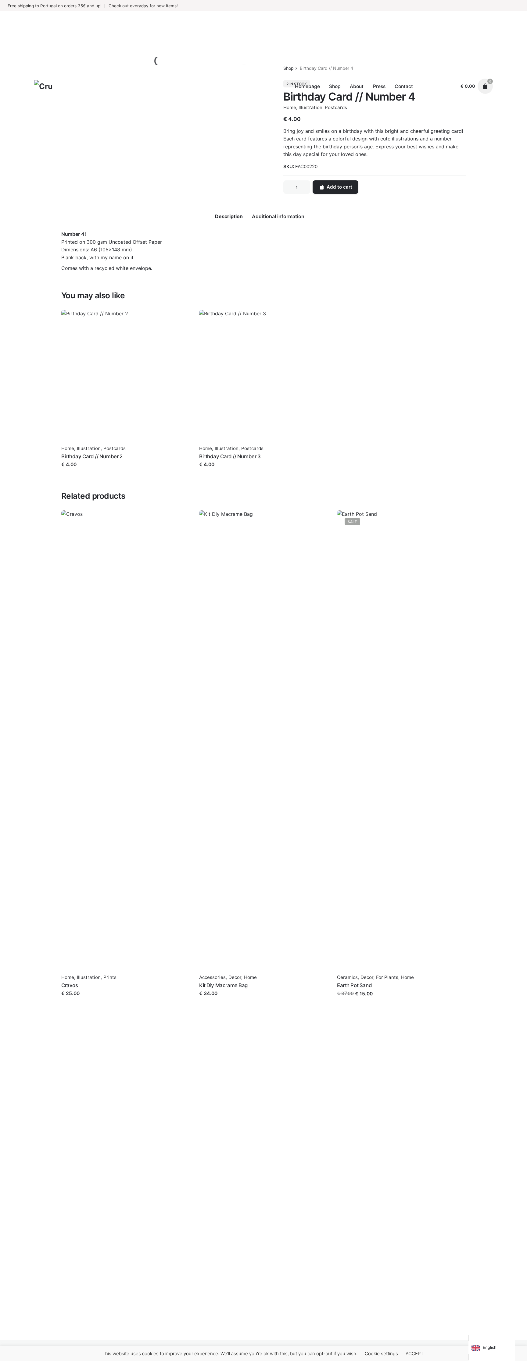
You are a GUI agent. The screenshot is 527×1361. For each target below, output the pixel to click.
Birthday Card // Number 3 (230, 456)
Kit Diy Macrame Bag (223, 985)
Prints (110, 977)
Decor (234, 977)
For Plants (387, 977)
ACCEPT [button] (414, 1353)
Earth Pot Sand (354, 985)
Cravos (69, 985)
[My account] (450, 86)
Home (67, 448)
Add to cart (74, 470)
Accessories (212, 977)
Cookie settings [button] (381, 1353)
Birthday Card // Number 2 (92, 456)
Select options (216, 999)
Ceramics (347, 977)
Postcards (114, 448)
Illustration (89, 448)
